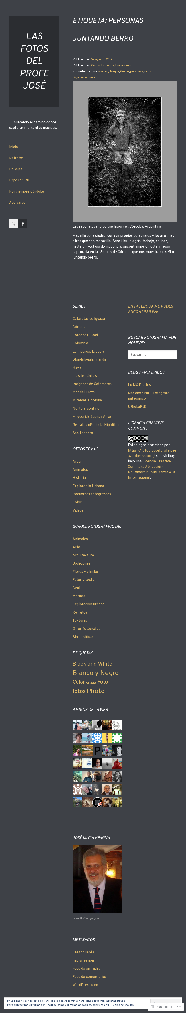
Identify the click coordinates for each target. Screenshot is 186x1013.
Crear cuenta (83, 952)
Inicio (13, 147)
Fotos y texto (83, 580)
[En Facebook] (22, 223)
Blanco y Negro (108, 71)
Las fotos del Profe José (34, 61)
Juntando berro (103, 39)
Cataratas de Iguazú (89, 319)
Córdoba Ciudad (85, 335)
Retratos (16, 158)
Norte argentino (86, 408)
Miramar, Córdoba (87, 400)
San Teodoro (83, 433)
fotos (79, 691)
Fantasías (91, 683)
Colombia (80, 343)
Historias (107, 65)
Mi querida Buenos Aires (92, 417)
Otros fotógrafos (86, 629)
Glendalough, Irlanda (89, 360)
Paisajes (15, 169)
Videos (78, 510)
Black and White (92, 664)
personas (136, 71)
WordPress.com (85, 985)
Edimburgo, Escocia (88, 351)
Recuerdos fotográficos (92, 494)
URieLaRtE (137, 407)
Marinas (79, 596)
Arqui (77, 461)
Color (77, 502)
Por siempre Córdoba (26, 191)
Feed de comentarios (90, 977)
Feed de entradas (86, 969)
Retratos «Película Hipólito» (96, 425)
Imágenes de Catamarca (92, 384)
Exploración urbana (88, 604)
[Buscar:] (153, 355)
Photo (96, 691)
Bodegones (81, 563)
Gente (95, 65)
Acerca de (17, 203)
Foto (103, 682)
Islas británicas (85, 376)
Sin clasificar (83, 637)
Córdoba (79, 327)
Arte (76, 547)
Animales (80, 470)
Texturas (80, 621)
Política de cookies (122, 1005)
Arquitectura (83, 555)
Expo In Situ (19, 180)
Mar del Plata (84, 392)
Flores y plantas (86, 572)
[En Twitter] (13, 223)
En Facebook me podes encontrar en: (150, 309)
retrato (149, 71)
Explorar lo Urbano (88, 486)
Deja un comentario (86, 77)
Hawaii (78, 368)
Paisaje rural (123, 65)
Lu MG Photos (139, 385)
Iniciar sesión (83, 960)
